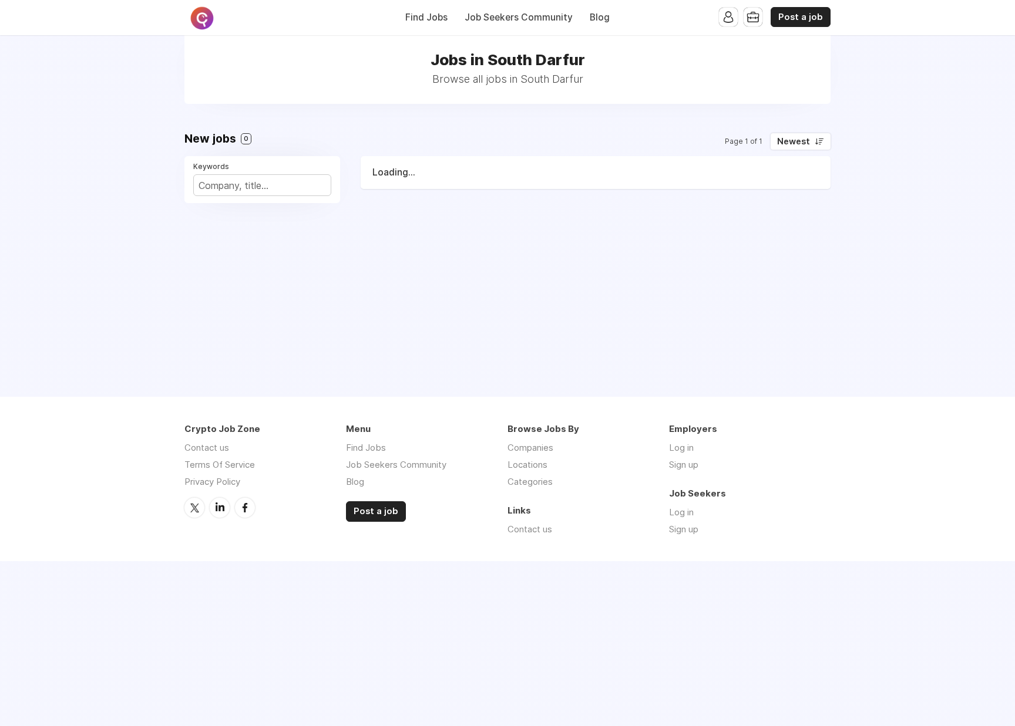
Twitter (194, 508)
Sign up (683, 464)
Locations (527, 464)
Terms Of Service (219, 464)
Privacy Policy (212, 481)
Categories (530, 481)
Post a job (800, 17)
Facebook (245, 508)
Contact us (206, 447)
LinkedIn (220, 508)
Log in (681, 447)
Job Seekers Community (519, 17)
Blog (600, 17)
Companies (530, 447)
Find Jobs (426, 17)
